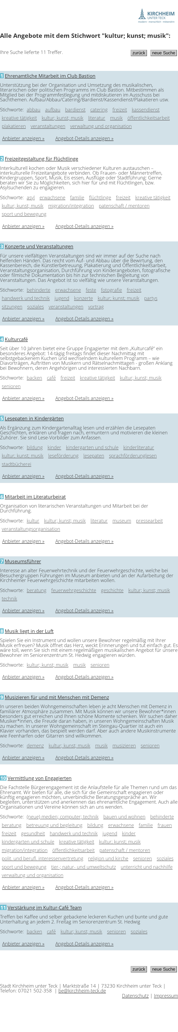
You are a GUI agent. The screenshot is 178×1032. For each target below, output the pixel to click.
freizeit (119, 109)
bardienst (75, 109)
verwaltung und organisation (101, 126)
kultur (33, 520)
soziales (35, 306)
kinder (54, 447)
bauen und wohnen (124, 816)
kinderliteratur (138, 447)
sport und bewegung (24, 214)
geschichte (112, 590)
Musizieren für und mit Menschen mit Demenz (57, 697)
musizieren (124, 745)
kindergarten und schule (92, 447)
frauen (165, 825)
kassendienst (146, 109)
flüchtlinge (100, 197)
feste (91, 289)
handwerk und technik (26, 298)
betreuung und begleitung (54, 825)
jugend (61, 298)
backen (34, 377)
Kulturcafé (16, 339)
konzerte (83, 298)
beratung (36, 590)
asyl (31, 197)
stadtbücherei (16, 464)
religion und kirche (108, 858)
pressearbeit (149, 520)
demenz (35, 745)
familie (77, 197)
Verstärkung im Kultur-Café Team (45, 907)
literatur (96, 117)
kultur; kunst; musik (62, 117)
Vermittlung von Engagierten (40, 778)
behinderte (38, 289)
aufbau (52, 109)
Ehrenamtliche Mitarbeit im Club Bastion (50, 75)
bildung (35, 447)
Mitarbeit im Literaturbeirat (35, 496)
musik (116, 117)
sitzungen (12, 306)
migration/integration (71, 205)
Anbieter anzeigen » (23, 138)
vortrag (96, 306)
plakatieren (14, 126)
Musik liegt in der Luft (29, 631)
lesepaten (93, 455)
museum (121, 520)
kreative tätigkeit (19, 117)
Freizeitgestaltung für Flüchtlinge (41, 158)
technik (9, 598)
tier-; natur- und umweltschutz (83, 866)
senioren (11, 386)
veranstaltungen (48, 126)
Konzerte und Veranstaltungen (39, 246)
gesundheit (33, 833)
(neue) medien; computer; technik (63, 816)
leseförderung (63, 455)
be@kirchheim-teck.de (82, 990)
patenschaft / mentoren (124, 205)
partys (150, 298)
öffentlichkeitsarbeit (148, 117)
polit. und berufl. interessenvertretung (42, 858)
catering (99, 109)
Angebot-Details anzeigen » (84, 138)
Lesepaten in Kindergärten (34, 418)
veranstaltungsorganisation (31, 528)
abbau (33, 109)
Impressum (166, 995)
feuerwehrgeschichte (73, 590)
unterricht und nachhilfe (147, 866)
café (51, 377)
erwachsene (52, 197)
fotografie (111, 289)
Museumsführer (23, 561)
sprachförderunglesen (133, 455)
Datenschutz (135, 995)
